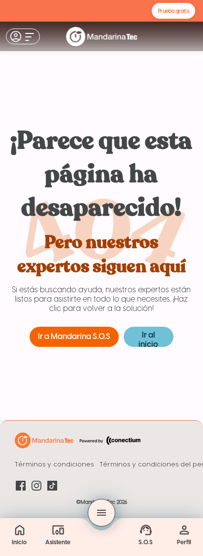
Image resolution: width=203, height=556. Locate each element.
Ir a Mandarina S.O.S (74, 337)
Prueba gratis (173, 10)
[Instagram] (36, 486)
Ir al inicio (148, 339)
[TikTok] (52, 486)
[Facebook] (21, 486)
